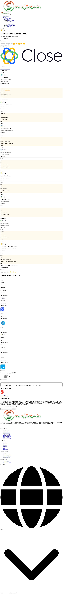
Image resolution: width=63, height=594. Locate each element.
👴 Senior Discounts (9, 23)
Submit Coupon (3, 379)
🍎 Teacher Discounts (9, 21)
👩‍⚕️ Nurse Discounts (9, 26)
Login (3, 28)
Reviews (4, 17)
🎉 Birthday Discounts (9, 24)
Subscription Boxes (7, 18)
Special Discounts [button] (6, 19)
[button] (31, 529)
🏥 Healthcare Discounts (10, 25)
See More (2, 370)
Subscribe (14, 408)
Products (2, 45)
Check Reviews (7, 45)
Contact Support (6, 384)
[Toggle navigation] (10, 14)
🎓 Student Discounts (9, 20)
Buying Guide (5, 16)
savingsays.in (6, 592)
